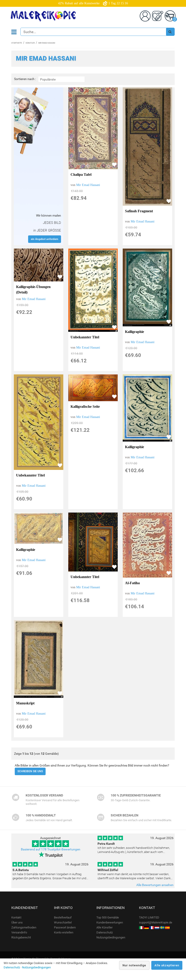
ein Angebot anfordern (44, 239)
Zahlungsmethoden (23, 927)
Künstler (30, 43)
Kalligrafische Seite (85, 406)
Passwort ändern (65, 927)
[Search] (170, 32)
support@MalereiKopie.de (155, 922)
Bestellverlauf (63, 917)
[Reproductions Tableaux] (151, 927)
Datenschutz (104, 932)
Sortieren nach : (25, 79)
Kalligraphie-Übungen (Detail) (33, 289)
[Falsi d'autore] (141, 927)
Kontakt (16, 917)
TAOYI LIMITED (149, 917)
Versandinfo (19, 932)
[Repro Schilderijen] (157, 927)
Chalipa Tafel (81, 174)
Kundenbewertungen (109, 922)
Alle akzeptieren (166, 965)
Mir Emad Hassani (88, 185)
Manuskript (25, 703)
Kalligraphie (134, 332)
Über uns (17, 922)
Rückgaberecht (21, 937)
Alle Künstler (104, 927)
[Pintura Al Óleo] (167, 927)
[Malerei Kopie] (146, 927)
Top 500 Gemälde (107, 917)
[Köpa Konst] (162, 927)
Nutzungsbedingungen (110, 937)
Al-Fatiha (132, 583)
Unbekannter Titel (85, 337)
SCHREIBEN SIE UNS (30, 771)
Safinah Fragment (139, 211)
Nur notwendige (134, 965)
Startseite (16, 43)
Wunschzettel (63, 922)
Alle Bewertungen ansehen (155, 885)
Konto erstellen (63, 932)
